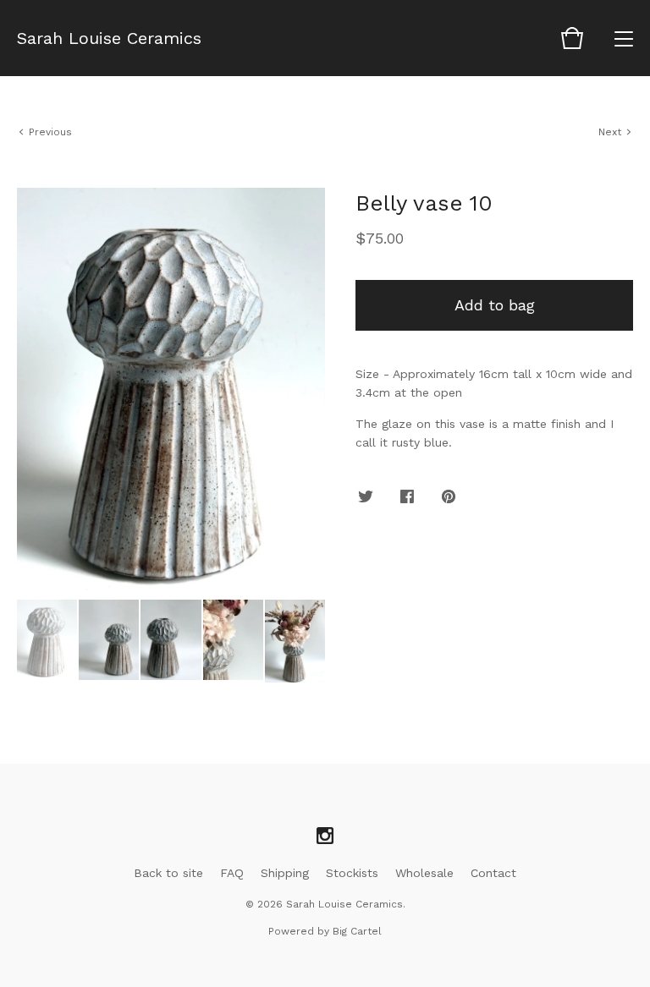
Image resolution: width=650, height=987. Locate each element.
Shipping (285, 873)
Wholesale (424, 873)
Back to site (168, 873)
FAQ (232, 873)
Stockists (352, 873)
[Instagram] (325, 836)
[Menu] (623, 38)
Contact (493, 873)
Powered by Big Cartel (325, 931)
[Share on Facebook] (407, 497)
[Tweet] (365, 497)
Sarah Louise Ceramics (109, 38)
